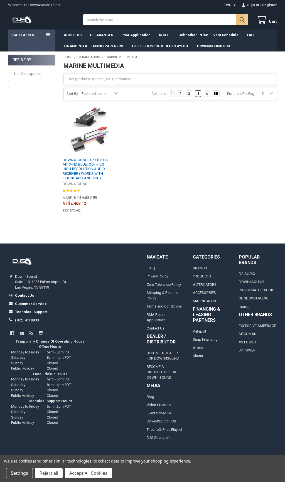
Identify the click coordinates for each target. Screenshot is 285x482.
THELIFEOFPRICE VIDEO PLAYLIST (160, 46)
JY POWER (247, 350)
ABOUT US (73, 35)
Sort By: (73, 94)
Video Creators (159, 405)
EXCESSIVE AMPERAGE (257, 326)
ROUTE (164, 35)
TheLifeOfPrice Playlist (164, 429)
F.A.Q (151, 268)
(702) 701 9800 (27, 320)
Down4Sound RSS (161, 421)
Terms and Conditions (164, 306)
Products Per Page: (242, 94)
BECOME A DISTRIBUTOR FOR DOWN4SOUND (161, 372)
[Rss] (31, 333)
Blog (150, 397)
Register (269, 5)
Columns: (158, 94)
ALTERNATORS (205, 284)
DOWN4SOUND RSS (213, 46)
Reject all (49, 473)
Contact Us (155, 328)
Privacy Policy (157, 276)
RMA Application (136, 35)
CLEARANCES (101, 35)
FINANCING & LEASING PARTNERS (93, 46)
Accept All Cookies (88, 473)
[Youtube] (22, 333)
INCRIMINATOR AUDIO (256, 290)
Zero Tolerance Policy (164, 284)
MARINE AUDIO (205, 301)
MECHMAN (248, 334)
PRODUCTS (202, 276)
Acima (198, 348)
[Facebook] (12, 333)
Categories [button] (23, 35)
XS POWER (247, 342)
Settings (19, 473)
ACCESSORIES (204, 293)
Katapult (199, 331)
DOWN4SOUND (251, 282)
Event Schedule (159, 413)
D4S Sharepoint (159, 438)
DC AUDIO (247, 274)
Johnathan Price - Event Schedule (209, 35)
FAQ (250, 35)
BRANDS (200, 268)
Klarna (198, 356)
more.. (244, 306)
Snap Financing (205, 339)
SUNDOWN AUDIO (254, 298)
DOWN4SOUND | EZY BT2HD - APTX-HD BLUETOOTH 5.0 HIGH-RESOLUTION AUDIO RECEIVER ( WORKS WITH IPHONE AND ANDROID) (86, 169)
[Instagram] (41, 333)
